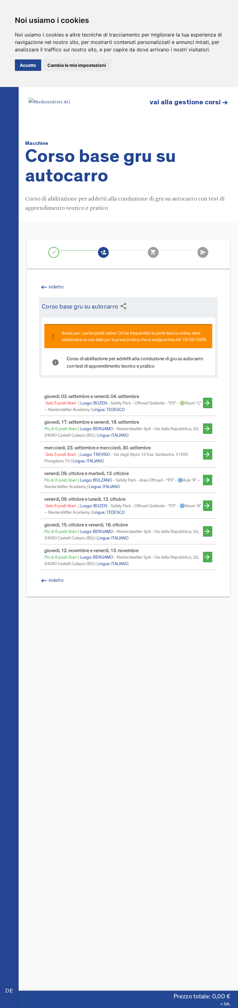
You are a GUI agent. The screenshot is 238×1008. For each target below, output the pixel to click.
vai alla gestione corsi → (189, 102)
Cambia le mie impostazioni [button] (76, 65)
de (9, 991)
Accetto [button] (28, 65)
